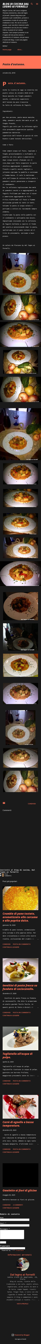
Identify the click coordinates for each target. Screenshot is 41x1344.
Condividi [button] (32, 804)
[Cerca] (32, 4)
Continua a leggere (11, 947)
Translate (20, 1250)
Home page (7, 50)
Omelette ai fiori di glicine (20, 1190)
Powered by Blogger (22, 1335)
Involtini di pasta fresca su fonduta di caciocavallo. (20, 987)
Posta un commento (22, 944)
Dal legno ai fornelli (22, 1274)
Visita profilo (22, 1304)
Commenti (7, 876)
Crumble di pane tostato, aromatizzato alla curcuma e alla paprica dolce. (20, 917)
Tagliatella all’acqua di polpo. (17, 1055)
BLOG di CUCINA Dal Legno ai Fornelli (16, 5)
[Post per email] (4, 804)
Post (6, 874)
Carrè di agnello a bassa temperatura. (18, 1123)
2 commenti (18, 1205)
